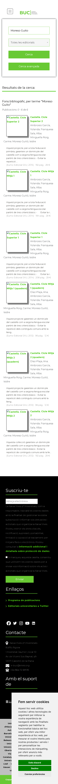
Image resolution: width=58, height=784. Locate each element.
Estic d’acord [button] (35, 762)
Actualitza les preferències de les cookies (26, 2)
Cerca (29, 54)
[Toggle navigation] (10, 11)
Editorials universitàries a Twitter (28, 606)
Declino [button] (34, 768)
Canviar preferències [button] (35, 774)
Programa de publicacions (24, 600)
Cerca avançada (29, 66)
